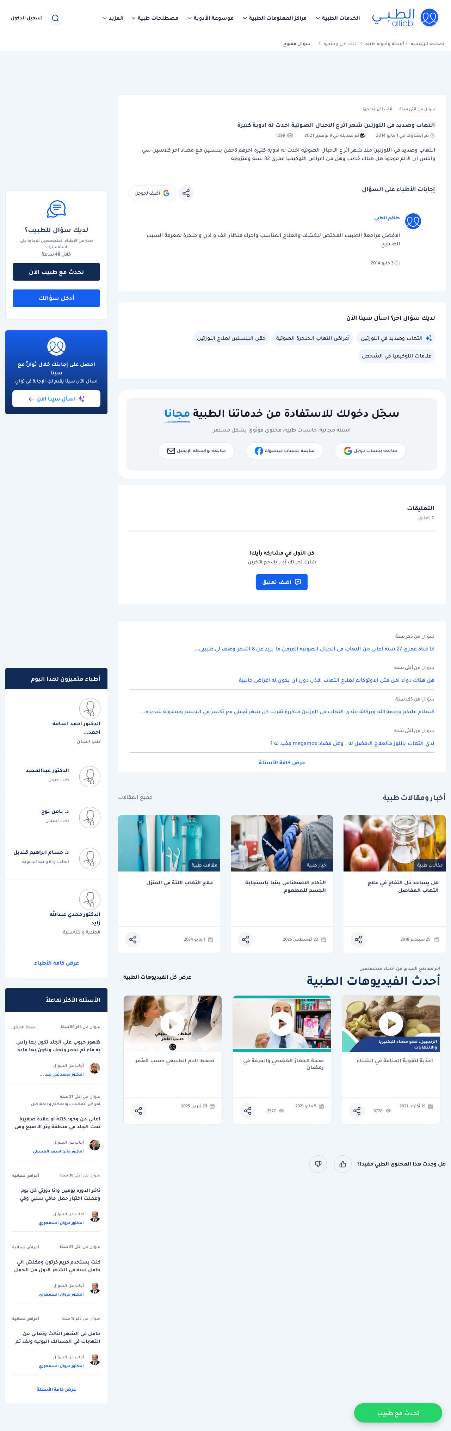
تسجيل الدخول (27, 18)
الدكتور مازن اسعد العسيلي (58, 1151)
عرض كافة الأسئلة (282, 762)
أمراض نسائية (25, 1175)
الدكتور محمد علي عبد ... (62, 1074)
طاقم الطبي (387, 217)
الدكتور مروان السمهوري (61, 1222)
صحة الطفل (23, 1027)
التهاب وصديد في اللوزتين (391, 338)
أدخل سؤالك (56, 297)
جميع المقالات (135, 797)
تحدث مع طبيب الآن (56, 271)
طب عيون (58, 779)
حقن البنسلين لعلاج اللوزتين (231, 338)
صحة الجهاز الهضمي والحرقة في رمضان (283, 1064)
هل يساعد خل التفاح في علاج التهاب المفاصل (403, 886)
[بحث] (55, 18)
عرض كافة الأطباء (56, 963)
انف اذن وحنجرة (339, 43)
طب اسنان (88, 741)
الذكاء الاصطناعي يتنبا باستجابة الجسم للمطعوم (285, 886)
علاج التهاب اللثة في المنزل (179, 883)
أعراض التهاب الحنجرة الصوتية (313, 338)
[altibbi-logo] (405, 18)
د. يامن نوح (55, 811)
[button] (337, 18)
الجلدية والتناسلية (81, 932)
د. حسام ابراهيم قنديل (41, 852)
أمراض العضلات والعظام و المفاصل (65, 1104)
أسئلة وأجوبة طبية (384, 43)
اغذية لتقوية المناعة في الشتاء (395, 1061)
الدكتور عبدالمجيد (47, 770)
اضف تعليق (276, 582)
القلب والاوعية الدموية (45, 861)
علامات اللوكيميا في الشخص (397, 356)
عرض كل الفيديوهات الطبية (157, 977)
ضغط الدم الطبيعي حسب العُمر (175, 1061)
